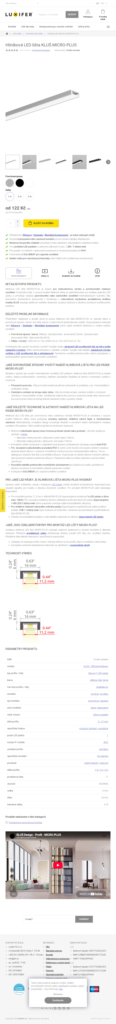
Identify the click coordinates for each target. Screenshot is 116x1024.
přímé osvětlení (100, 714)
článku (24, 434)
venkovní (103, 763)
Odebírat (84, 919)
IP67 (106, 742)
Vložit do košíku (43, 223)
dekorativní (102, 707)
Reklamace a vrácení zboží (58, 963)
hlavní (93, 707)
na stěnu (104, 694)
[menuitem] (12, 26)
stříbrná (93, 680)
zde (61, 989)
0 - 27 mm (103, 721)
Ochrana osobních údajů (56, 978)
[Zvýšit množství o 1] (17, 221)
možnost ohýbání (88, 728)
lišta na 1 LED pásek (98, 673)
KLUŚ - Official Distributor (96, 666)
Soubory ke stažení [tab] (71, 276)
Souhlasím (58, 1000)
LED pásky (57, 484)
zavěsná (104, 701)
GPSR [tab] (97, 276)
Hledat (72, 14)
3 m (106, 770)
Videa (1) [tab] (45, 276)
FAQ (48, 947)
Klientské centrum (54, 951)
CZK (102, 3)
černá (105, 680)
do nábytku (102, 756)
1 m (97, 770)
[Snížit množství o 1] (17, 225)
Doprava (49, 970)
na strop (95, 694)
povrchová (93, 701)
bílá (100, 680)
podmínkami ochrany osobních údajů (66, 926)
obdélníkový (102, 687)
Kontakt (49, 955)
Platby (49, 966)
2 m (101, 770)
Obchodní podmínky (55, 974)
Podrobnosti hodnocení (41, 50)
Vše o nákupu (11, 3)
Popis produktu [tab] (18, 276)
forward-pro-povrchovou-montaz (25, 822)
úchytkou (103, 749)
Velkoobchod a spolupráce (57, 959)
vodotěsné (103, 728)
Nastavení (58, 994)
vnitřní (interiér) (91, 763)
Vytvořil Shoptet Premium (100, 1019)
